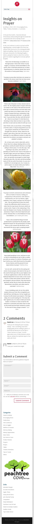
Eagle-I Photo (6, 492)
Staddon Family (7, 509)
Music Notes (6, 435)
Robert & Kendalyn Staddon (10, 507)
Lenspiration (6, 499)
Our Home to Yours (8, 437)
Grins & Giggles (7, 425)
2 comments (22, 29)
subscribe (12, 396)
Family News (6, 420)
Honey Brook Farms (8, 494)
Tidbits (5, 29)
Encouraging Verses (22, 27)
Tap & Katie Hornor (8, 512)
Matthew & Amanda (8, 427)
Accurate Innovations (8, 489)
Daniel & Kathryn (7, 415)
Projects (5, 442)
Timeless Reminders (12, 29)
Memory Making (7, 430)
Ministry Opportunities (9, 432)
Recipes (5, 444)
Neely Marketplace (8, 502)
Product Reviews (7, 440)
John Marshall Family (8, 497)
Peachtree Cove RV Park (9, 504)
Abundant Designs (8, 487)
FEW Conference (7, 422)
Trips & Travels (7, 452)
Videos (5, 454)
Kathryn (7, 27)
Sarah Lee (10, 322)
